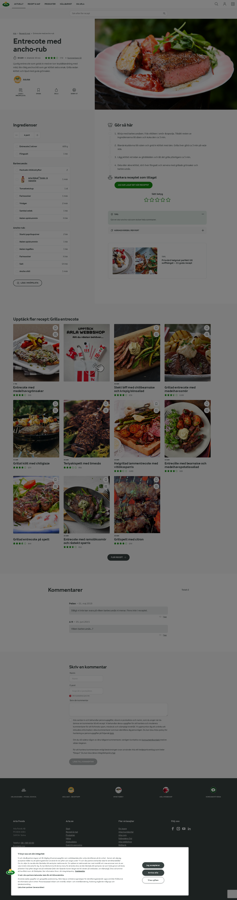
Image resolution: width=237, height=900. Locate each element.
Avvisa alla (153, 873)
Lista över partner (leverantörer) (31, 887)
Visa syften (153, 880)
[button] (10, 872)
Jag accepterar (153, 865)
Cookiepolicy (80, 871)
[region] (100, 871)
